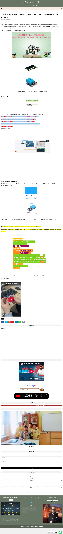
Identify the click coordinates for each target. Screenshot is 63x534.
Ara (42, 389)
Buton (24, 508)
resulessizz (4, 19)
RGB (46, 485)
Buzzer (46, 476)
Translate (53, 502)
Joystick (46, 478)
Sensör (6, 12)
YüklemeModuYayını (45, 492)
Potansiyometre (45, 483)
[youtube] (36, 5)
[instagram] (33, 5)
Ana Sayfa (3, 12)
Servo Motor (45, 489)
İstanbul (31, 501)
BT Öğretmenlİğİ (34, 526)
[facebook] (27, 5)
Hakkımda (28, 526)
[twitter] (30, 5)
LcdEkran (6, 318)
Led (46, 482)
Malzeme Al (41, 526)
